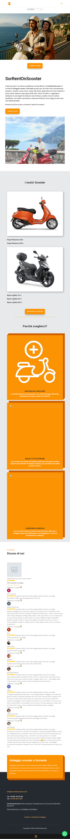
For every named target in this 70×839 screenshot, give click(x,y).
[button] (64, 833)
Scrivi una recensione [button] (13, 585)
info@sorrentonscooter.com (17, 792)
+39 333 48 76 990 (16, 799)
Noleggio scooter (35, 311)
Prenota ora (34, 66)
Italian (32, 9)
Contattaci (12, 111)
